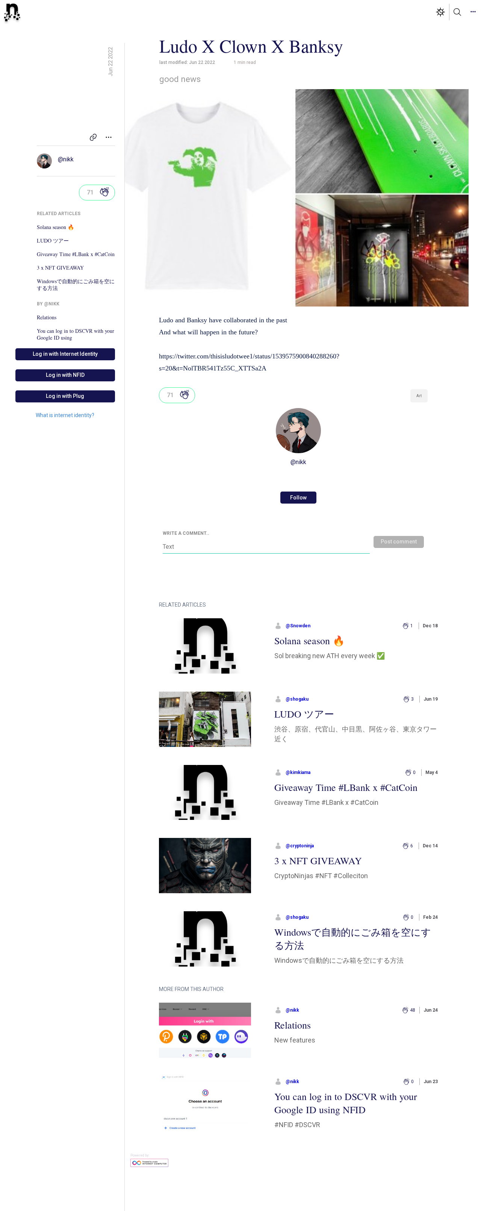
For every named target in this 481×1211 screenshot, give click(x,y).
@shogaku (297, 699)
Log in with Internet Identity (65, 354)
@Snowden (298, 626)
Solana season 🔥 (55, 227)
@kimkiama (298, 772)
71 (90, 192)
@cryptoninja (300, 846)
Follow (298, 498)
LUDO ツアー (53, 240)
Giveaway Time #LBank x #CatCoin (76, 254)
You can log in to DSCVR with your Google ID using (75, 334)
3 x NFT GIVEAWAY (60, 267)
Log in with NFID (65, 375)
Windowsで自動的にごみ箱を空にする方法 (76, 284)
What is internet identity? (65, 415)
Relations (46, 317)
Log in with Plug (65, 396)
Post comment (399, 542)
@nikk (66, 159)
